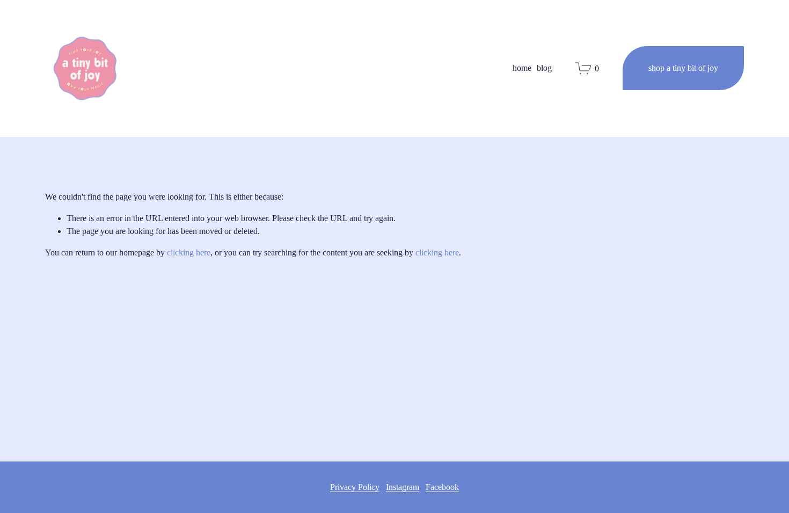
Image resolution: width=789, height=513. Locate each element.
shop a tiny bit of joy (683, 67)
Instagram (402, 487)
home (522, 67)
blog (544, 67)
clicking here (188, 252)
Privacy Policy (354, 487)
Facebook (442, 487)
